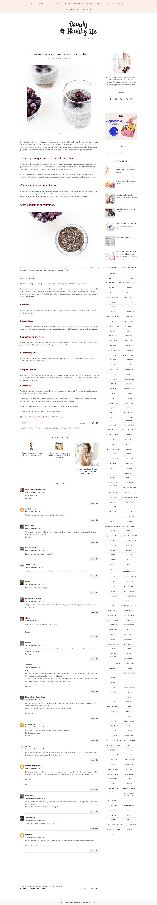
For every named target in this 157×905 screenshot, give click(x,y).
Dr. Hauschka (129, 425)
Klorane (129, 555)
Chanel (113, 389)
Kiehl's (129, 550)
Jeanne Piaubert (129, 526)
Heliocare (113, 502)
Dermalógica (129, 413)
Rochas (129, 716)
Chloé (113, 393)
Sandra (27, 746)
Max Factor (129, 625)
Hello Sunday (129, 502)
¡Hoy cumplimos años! (124, 237)
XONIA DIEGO (30, 817)
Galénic (113, 478)
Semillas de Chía (67, 428)
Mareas (28, 643)
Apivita (129, 288)
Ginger (27, 618)
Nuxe (113, 678)
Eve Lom (129, 463)
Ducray (129, 435)
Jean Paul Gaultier (113, 526)
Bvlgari (113, 360)
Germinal (129, 483)
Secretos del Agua (113, 740)
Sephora (129, 750)
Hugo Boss (113, 512)
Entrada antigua (88, 889)
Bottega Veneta (113, 350)
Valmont (113, 815)
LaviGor (113, 586)
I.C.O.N (129, 512)
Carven (129, 374)
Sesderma (129, 755)
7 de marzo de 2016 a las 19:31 (34, 667)
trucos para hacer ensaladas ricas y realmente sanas (74, 326)
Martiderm (129, 615)
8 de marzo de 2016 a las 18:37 (34, 749)
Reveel (129, 707)
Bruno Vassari (129, 355)
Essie (129, 454)
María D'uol (113, 620)
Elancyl (113, 444)
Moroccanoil (113, 644)
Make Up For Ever (129, 606)
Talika (129, 779)
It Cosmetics (129, 521)
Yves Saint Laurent (129, 825)
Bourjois (129, 350)
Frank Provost (129, 473)
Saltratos (113, 731)
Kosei (129, 560)
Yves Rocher (113, 825)
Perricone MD (129, 687)
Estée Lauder (129, 459)
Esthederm (113, 459)
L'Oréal (113, 569)
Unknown (28, 834)
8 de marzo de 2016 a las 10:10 (34, 727)
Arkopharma (129, 297)
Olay (113, 683)
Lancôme (129, 581)
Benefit (113, 331)
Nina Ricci (113, 668)
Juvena (113, 540)
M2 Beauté (129, 601)
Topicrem (113, 805)
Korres (113, 560)
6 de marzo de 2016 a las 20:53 (34, 492)
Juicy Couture (113, 536)
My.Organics (129, 644)
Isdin (113, 516)
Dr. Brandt (113, 425)
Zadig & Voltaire (113, 829)
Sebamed (113, 735)
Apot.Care (113, 292)
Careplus (129, 369)
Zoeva (113, 834)
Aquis (129, 292)
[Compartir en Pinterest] (97, 423)
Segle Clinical (129, 740)
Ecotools (129, 439)
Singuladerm (129, 760)
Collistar (129, 403)
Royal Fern (113, 726)
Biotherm (129, 341)
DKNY (113, 408)
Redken (129, 702)
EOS (113, 439)
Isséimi (113, 521)
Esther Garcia (30, 724)
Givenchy (113, 492)
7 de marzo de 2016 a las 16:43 (34, 621)
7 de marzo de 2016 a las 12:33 (34, 584)
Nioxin (129, 668)
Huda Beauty (129, 507)
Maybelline (113, 630)
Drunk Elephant (113, 435)
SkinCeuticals (113, 769)
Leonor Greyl (129, 586)
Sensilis (113, 750)
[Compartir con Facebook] (89, 423)
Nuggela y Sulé (129, 673)
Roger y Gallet (129, 721)
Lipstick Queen (129, 591)
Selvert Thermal (113, 745)
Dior (113, 418)
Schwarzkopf (129, 731)
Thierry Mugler (113, 801)
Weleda (113, 820)
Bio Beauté (113, 336)
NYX (129, 649)
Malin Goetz (113, 610)
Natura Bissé (129, 658)
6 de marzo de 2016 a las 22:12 (34, 528)
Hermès (113, 507)
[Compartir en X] (93, 423)
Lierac (113, 591)
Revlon (129, 711)
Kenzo (113, 545)
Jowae (129, 531)
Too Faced (129, 801)
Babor (129, 307)
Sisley (113, 764)
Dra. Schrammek (129, 430)
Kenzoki (129, 545)
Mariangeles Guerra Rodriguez (35, 489)
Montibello (129, 639)
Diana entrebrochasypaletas (35, 697)
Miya (113, 639)
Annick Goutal (129, 283)
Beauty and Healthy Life (73, 902)
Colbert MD (113, 403)
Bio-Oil (129, 336)
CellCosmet (129, 379)
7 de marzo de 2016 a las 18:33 (34, 645)
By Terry (129, 360)
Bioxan (113, 345)
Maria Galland (113, 615)
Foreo (113, 473)
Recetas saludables (51, 428)
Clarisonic (113, 398)
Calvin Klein (113, 369)
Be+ (113, 321)
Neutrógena (129, 663)
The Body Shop (129, 788)
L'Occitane (129, 564)
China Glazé (129, 389)
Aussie (129, 302)
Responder (94, 503)
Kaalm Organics (129, 540)
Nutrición (39, 428)
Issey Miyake (129, 516)
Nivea (113, 673)
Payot (113, 687)
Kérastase (113, 564)
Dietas (31, 428)
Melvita (113, 634)
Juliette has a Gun (129, 536)
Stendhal (129, 774)
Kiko (113, 555)
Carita (113, 374)
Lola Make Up (113, 596)
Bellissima (129, 326)
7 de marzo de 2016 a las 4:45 (34, 567)
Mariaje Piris (29, 526)
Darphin (129, 408)
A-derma (113, 273)
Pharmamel (113, 692)
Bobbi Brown (129, 345)
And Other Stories (113, 283)
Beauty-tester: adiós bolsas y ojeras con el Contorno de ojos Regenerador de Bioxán (126, 254)
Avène (113, 307)
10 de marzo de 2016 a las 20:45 (35, 798)
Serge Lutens (113, 755)
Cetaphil (129, 384)
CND (129, 365)
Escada (129, 449)
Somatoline (113, 774)
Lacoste (113, 581)
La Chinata (113, 577)
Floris (129, 468)
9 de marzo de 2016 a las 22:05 (34, 768)
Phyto (129, 692)
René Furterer (113, 707)
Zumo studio (92, 902)
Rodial (113, 721)
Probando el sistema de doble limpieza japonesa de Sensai (126, 169)
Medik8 (129, 630)
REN (129, 697)
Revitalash (113, 711)
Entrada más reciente (33, 889)
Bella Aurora (113, 326)
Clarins (129, 393)
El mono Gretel (30, 548)
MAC (113, 606)
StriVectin (113, 779)
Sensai (129, 745)
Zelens (129, 829)
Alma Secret (113, 278)
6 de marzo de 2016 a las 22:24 (34, 550)
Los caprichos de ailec (33, 599)
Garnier (129, 478)
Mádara (113, 649)
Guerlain (113, 497)
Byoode (113, 365)
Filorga (113, 468)
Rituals (113, 716)
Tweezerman (129, 805)
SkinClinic (129, 769)
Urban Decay (113, 810)
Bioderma (113, 341)
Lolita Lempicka (129, 596)
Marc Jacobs (129, 610)
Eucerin (113, 463)
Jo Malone (113, 531)
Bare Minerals (113, 316)
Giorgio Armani (129, 487)
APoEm (129, 273)
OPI (129, 678)
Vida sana (78, 428)
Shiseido (113, 760)
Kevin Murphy (113, 550)
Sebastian (129, 735)
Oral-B (129, 683)
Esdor (113, 454)
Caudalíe (113, 379)
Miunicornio (29, 795)
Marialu (27, 582)
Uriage (129, 810)
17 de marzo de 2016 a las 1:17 (34, 837)
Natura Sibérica (113, 663)
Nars (129, 654)
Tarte (113, 784)
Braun (113, 355)
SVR (129, 726)
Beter (129, 331)
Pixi (113, 697)
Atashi (113, 302)
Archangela (113, 297)
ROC (113, 702)
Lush (113, 601)
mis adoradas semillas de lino (36, 167)
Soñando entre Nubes (33, 766)
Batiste (129, 316)
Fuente (59, 133)
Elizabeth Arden (113, 449)
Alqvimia (129, 278)
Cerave (113, 384)
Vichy (129, 815)
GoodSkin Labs (129, 492)
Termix (129, 784)
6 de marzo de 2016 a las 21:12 (34, 511)
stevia (31, 291)
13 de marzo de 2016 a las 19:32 (35, 820)
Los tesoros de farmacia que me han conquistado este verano (126, 225)
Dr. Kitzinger (113, 430)
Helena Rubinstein (129, 497)
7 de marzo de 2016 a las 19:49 (34, 699)
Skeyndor (129, 764)
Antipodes (113, 288)
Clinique (129, 398)
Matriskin (113, 625)
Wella (129, 820)
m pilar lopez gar (31, 509)
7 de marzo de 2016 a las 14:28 (34, 601)
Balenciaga (129, 312)
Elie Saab (129, 444)
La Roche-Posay (129, 577)
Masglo (129, 620)
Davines (113, 413)
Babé (113, 312)
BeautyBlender (129, 321)
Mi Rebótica (129, 634)
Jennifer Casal (30, 565)
